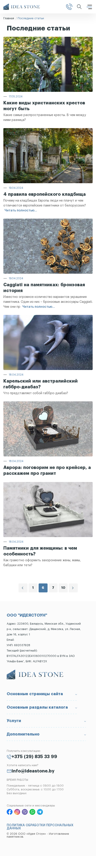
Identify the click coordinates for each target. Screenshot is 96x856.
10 (63, 587)
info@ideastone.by (33, 771)
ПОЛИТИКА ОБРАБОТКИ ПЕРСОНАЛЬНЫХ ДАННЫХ (40, 827)
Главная (8, 18)
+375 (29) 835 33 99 (34, 757)
